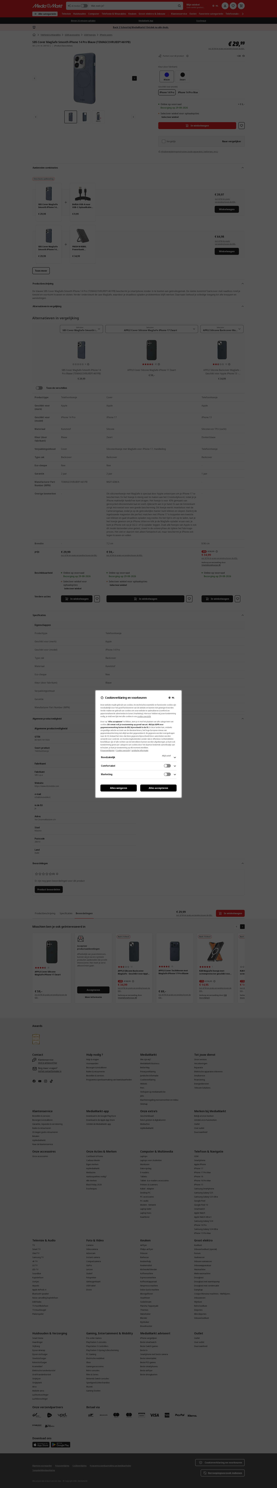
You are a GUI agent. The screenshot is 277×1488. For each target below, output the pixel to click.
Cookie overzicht (123, 750)
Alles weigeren (118, 788)
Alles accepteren (158, 788)
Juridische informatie (140, 750)
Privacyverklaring (107, 750)
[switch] (167, 765)
